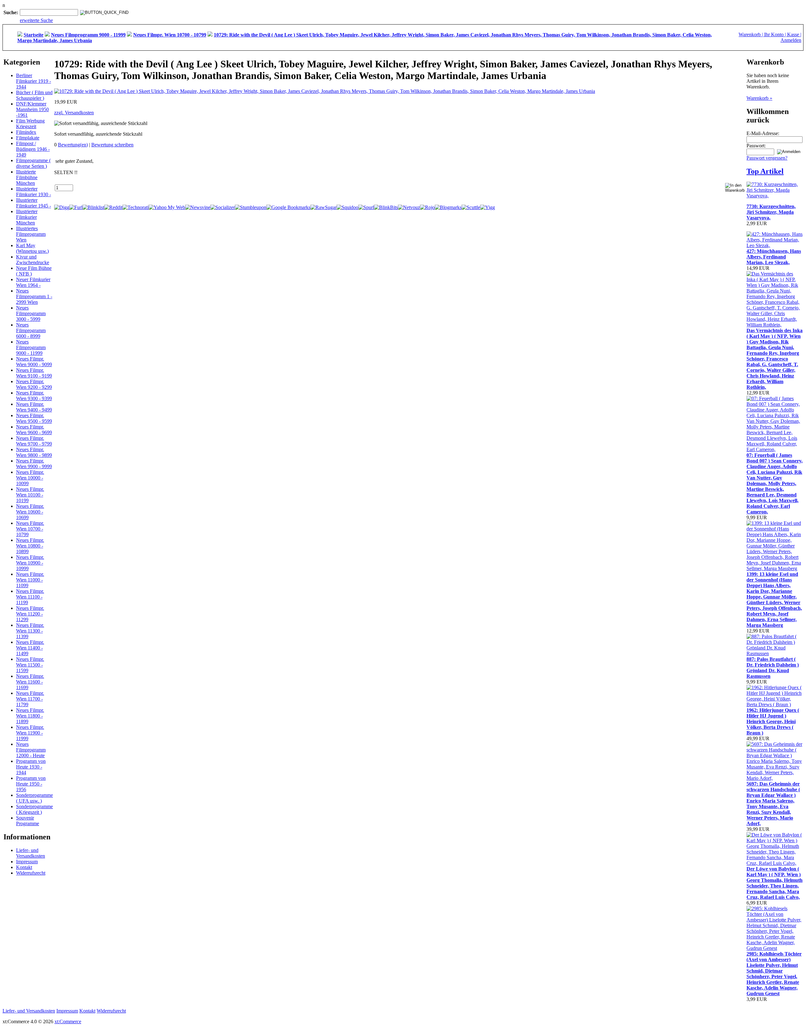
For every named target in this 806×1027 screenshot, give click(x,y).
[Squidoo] (347, 207)
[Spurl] (366, 207)
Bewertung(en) (73, 144)
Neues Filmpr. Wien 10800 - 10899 (30, 545)
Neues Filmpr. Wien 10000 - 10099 (30, 477)
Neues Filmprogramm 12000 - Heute (31, 749)
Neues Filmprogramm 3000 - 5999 (31, 313)
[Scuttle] (471, 207)
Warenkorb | (751, 34)
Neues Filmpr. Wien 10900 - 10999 (30, 562)
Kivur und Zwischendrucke (32, 259)
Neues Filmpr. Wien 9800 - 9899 (34, 452)
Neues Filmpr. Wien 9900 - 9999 (34, 463)
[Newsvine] (197, 207)
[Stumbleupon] (250, 207)
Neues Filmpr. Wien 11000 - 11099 (30, 579)
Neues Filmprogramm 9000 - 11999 (31, 347)
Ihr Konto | (775, 34)
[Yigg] (487, 207)
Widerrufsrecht (30, 873)
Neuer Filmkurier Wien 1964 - (33, 282)
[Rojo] (427, 207)
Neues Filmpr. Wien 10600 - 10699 (30, 511)
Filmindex (26, 132)
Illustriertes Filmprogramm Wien (31, 234)
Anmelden (790, 40)
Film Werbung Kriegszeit (30, 123)
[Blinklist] (93, 207)
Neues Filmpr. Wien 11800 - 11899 (30, 715)
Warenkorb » (759, 98)
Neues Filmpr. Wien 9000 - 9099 (34, 361)
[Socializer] (222, 207)
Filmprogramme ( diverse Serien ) (33, 163)
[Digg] (61, 207)
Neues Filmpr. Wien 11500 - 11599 (30, 664)
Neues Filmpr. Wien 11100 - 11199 (30, 596)
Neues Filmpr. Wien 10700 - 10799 (30, 528)
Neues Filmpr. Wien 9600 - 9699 (34, 429)
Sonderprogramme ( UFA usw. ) (34, 797)
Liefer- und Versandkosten (30, 853)
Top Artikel (765, 171)
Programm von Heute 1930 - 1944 (31, 766)
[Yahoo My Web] (167, 207)
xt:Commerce (67, 1021)
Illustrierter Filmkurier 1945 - (33, 202)
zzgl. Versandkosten (74, 112)
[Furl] (75, 207)
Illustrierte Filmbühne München (26, 177)
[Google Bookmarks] (288, 207)
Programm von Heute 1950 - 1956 (31, 783)
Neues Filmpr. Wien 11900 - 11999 (30, 732)
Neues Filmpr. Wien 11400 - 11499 (30, 647)
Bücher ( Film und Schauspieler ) (34, 95)
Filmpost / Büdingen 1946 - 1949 (33, 149)
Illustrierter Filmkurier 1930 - (33, 191)
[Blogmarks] (448, 207)
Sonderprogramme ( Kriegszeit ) (34, 809)
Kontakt (24, 867)
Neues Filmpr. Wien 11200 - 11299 (30, 613)
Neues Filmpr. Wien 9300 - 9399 (34, 395)
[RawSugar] (323, 207)
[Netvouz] (409, 207)
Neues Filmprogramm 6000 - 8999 (31, 330)
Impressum (27, 861)
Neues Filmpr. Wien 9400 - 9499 (34, 406)
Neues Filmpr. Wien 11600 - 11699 (30, 681)
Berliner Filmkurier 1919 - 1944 (33, 81)
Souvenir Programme (27, 820)
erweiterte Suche (36, 20)
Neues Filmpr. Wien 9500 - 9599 (34, 418)
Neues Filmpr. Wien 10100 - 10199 (30, 494)
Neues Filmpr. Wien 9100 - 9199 (34, 372)
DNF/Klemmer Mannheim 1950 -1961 (32, 109)
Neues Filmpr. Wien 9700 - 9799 (34, 440)
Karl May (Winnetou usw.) (32, 248)
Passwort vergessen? (766, 158)
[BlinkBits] (386, 207)
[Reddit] (113, 207)
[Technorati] (135, 207)
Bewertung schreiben (112, 144)
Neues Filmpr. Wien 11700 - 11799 (30, 698)
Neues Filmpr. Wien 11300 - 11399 (30, 630)
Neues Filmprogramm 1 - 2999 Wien (34, 296)
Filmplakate (27, 137)
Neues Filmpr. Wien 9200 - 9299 (34, 384)
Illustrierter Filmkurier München (26, 217)
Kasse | (794, 34)
